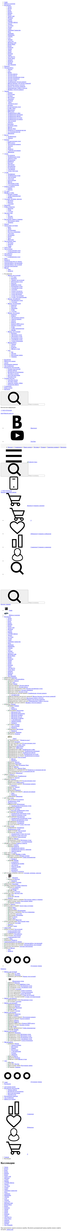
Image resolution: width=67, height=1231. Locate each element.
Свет (9, 350)
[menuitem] (35, 315)
